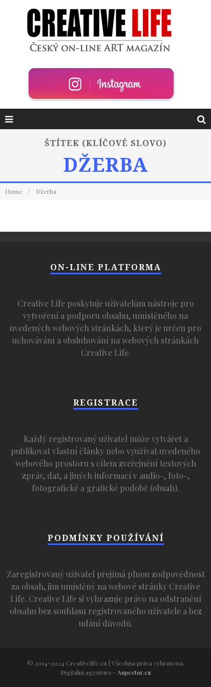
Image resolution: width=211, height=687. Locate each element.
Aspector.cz (134, 672)
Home (14, 191)
